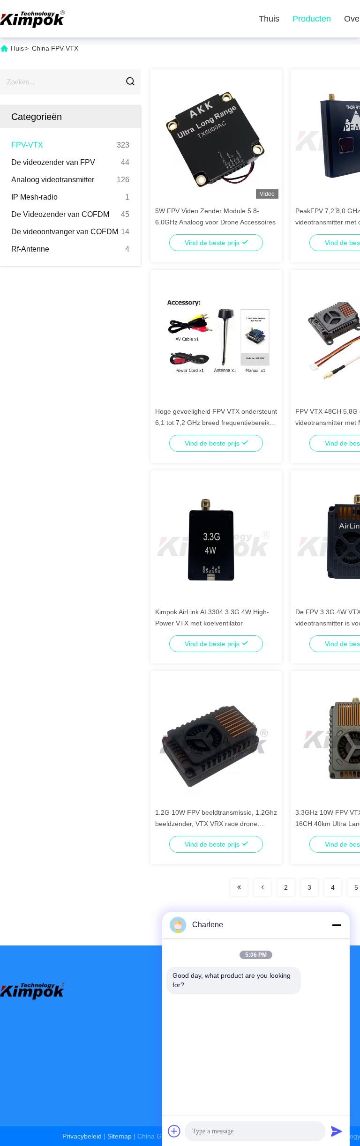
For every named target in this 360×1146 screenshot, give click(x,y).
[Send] (336, 1131)
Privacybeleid (82, 1136)
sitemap (119, 1136)
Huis (17, 48)
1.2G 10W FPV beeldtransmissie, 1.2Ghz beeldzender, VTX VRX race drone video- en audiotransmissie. (216, 824)
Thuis (269, 18)
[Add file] (174, 1131)
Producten (311, 18)
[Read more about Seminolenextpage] (239, 887)
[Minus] (336, 924)
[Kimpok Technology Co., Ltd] (33, 18)
